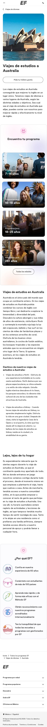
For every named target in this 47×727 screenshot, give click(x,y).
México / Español (12, 714)
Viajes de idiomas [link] (12, 658)
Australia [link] (25, 658)
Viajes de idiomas (12, 9)
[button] (4, 3)
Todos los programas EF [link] (19, 656)
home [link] (5, 656)
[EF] (23, 3)
